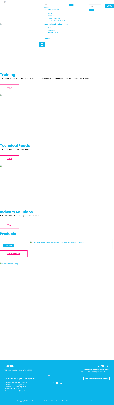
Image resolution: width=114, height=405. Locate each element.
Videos (50, 35)
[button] (1, 307)
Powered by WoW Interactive (88, 401)
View (9, 88)
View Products (13, 254)
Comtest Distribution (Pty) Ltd (15, 382)
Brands (50, 13)
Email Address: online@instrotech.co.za (95, 372)
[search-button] (91, 10)
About (46, 7)
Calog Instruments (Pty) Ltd (15, 391)
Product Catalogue (54, 18)
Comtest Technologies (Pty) (15, 384)
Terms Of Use (44, 401)
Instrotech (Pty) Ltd (11, 389)
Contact (47, 39)
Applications (52, 28)
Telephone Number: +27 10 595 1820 (96, 370)
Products (51, 16)
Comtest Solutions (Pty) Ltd (15, 387)
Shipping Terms (71, 401)
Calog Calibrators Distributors (57, 20)
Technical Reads (53, 32)
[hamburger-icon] (71, 5)
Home (46, 5)
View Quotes (109, 6)
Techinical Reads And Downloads (56, 24)
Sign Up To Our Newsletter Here (96, 379)
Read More (8, 245)
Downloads (51, 30)
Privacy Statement (57, 401)
